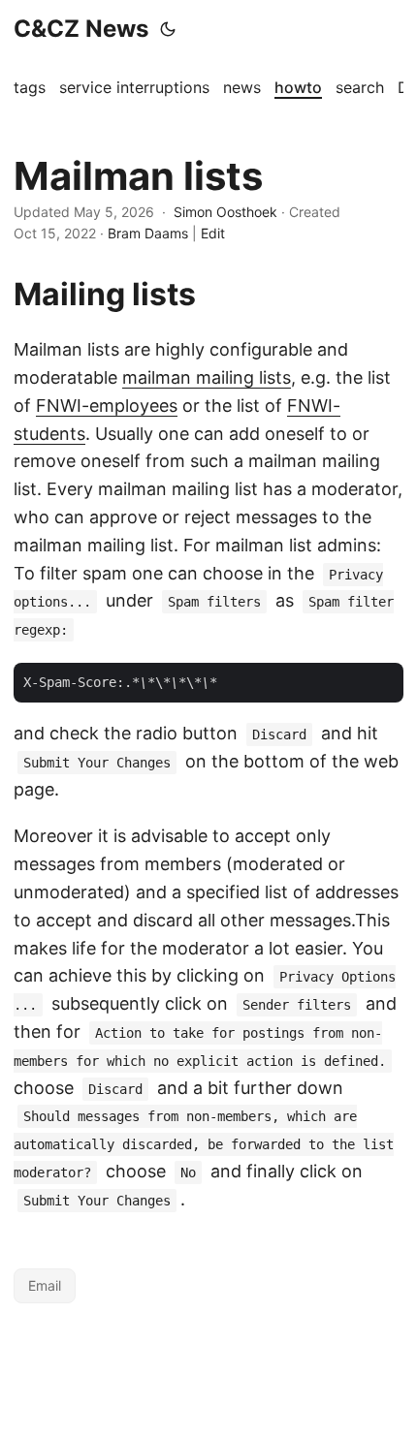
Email (44, 1285)
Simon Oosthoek (225, 211)
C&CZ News (81, 29)
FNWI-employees (106, 405)
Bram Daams (148, 233)
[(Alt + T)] (167, 29)
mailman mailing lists (206, 377)
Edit (213, 233)
